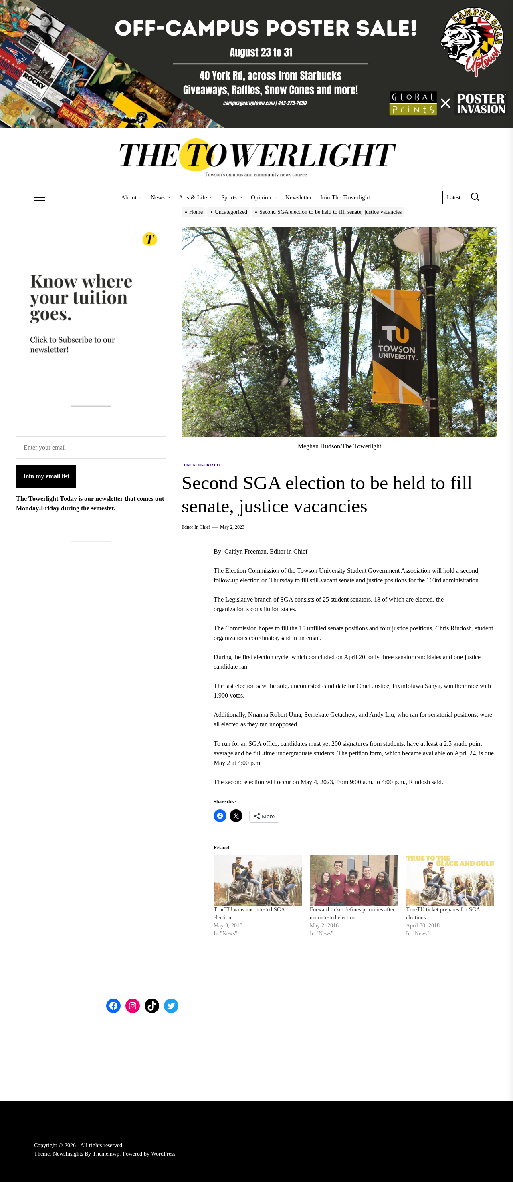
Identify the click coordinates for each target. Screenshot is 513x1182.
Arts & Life (193, 197)
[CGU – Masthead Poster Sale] (256, 4)
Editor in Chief (196, 527)
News (158, 197)
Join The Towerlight (345, 197)
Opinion (261, 197)
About (129, 197)
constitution (265, 609)
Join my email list (45, 476)
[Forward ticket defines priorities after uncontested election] (354, 880)
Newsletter (298, 197)
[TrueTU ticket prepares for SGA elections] (450, 880)
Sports (229, 197)
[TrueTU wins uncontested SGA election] (258, 880)
